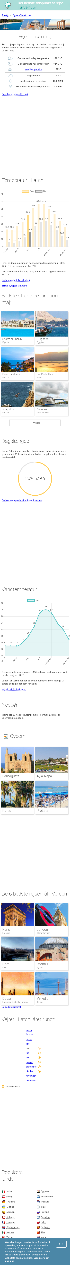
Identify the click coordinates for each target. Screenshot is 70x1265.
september (31, 1066)
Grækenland (47, 1196)
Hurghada (43, 339)
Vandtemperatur (33, 69)
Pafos (6, 811)
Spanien (10, 1212)
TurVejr (5, 15)
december (31, 1080)
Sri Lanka (45, 1227)
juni (27, 1053)
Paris (6, 929)
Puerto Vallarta (11, 374)
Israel (43, 1207)
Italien (5, 967)
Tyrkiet (40, 967)
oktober (29, 1071)
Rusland (45, 1212)
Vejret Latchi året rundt (14, 689)
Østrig (9, 1196)
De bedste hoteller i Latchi (16, 280)
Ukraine (10, 1207)
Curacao (42, 409)
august (29, 1062)
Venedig (42, 998)
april (28, 1043)
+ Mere (35, 423)
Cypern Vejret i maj (22, 15)
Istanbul (42, 964)
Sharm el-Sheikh (12, 339)
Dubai (6, 998)
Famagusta (10, 776)
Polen (43, 1222)
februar (29, 1034)
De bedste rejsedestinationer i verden (22, 500)
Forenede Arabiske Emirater (15, 1002)
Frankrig (6, 933)
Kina (43, 1232)
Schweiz (10, 1217)
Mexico (10, 1232)
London (42, 929)
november (31, 1076)
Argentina (45, 1217)
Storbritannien (43, 933)
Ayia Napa (44, 776)
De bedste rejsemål (11, 1007)
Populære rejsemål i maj (15, 94)
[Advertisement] (35, 133)
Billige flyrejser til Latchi (14, 285)
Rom (6, 964)
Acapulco (8, 409)
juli (27, 1057)
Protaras (43, 811)
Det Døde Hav (45, 374)
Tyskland (10, 1201)
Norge (43, 1237)
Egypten (45, 1191)
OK (61, 1244)
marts (29, 1039)
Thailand (45, 1201)
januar (29, 1030)
